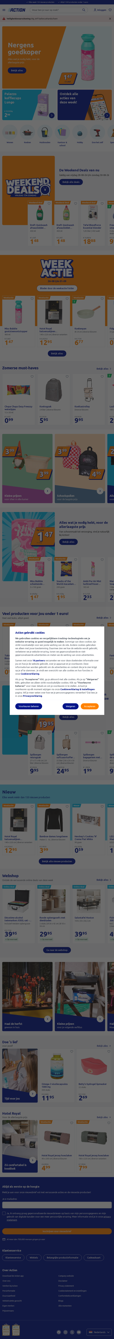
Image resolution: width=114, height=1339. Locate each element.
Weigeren (70, 706)
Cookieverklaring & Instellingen (77, 689)
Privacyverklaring (32, 696)
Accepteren (89, 706)
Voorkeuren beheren (29, 706)
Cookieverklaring (30, 674)
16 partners (39, 660)
